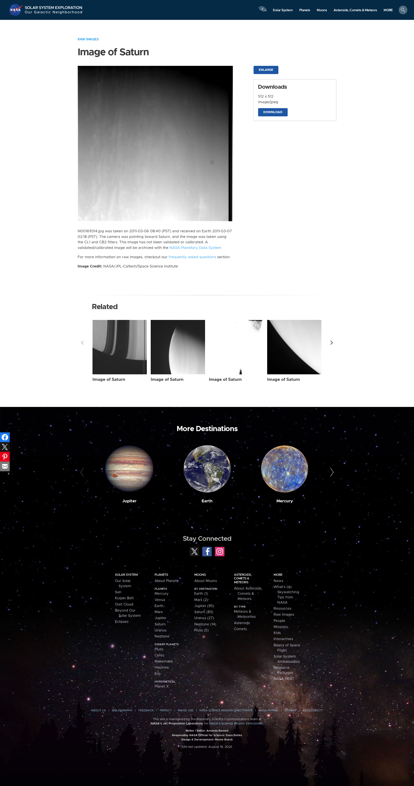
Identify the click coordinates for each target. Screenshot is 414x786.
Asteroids (242, 623)
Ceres (159, 655)
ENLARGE (266, 69)
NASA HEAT (284, 679)
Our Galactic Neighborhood (54, 13)
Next (332, 342)
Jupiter (129, 501)
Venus (160, 600)
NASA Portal (269, 710)
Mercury (284, 501)
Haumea (162, 667)
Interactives (283, 639)
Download (272, 112)
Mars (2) (201, 600)
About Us (98, 710)
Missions (281, 627)
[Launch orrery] (262, 11)
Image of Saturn (109, 379)
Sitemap (291, 710)
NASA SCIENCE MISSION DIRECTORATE (225, 710)
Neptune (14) (205, 624)
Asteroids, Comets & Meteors (243, 578)
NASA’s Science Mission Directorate (236, 723)
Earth (207, 501)
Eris (158, 673)
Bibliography (122, 710)
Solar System (126, 574)
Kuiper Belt (124, 598)
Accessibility (313, 710)
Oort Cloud (124, 604)
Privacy (166, 710)
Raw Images (88, 39)
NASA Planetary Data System (195, 248)
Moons (200, 574)
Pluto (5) (201, 630)
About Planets (166, 581)
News (278, 581)
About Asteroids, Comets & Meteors (248, 594)
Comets (240, 629)
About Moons (205, 581)
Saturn (160, 624)
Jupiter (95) (204, 606)
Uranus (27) (204, 618)
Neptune (162, 636)
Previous (82, 342)
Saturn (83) (203, 612)
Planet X (162, 686)
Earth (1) (201, 593)
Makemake (164, 661)
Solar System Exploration (54, 6)
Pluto (159, 649)
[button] (388, 10)
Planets (161, 574)
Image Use (185, 710)
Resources (282, 608)
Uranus (160, 630)
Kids (277, 633)
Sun (118, 592)
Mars (159, 612)
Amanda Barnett (217, 730)
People (279, 621)
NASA (16, 9)
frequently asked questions (192, 257)
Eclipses (122, 621)
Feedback (146, 710)
